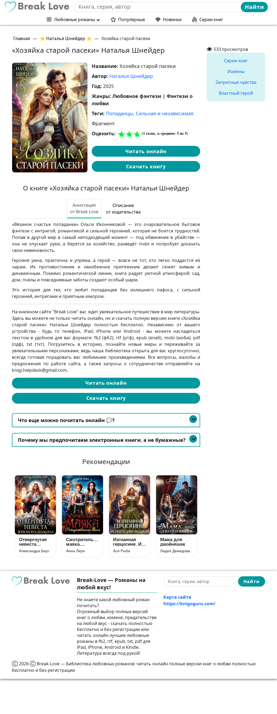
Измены (236, 71)
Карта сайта (177, 597)
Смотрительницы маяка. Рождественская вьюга (82, 541)
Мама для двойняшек (172, 541)
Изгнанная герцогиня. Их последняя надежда (128, 541)
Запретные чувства (236, 82)
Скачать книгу (146, 166)
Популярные (131, 19)
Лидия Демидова (175, 551)
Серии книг (211, 19)
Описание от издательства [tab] (123, 208)
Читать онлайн (146, 151)
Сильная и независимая (164, 113)
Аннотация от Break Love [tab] (84, 208)
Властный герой (236, 93)
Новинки (172, 19)
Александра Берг (34, 551)
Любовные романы (74, 19)
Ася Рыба (121, 551)
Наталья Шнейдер (131, 76)
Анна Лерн (75, 551)
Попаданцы (119, 113)
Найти (254, 7)
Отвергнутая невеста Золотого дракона (33, 541)
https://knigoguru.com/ (189, 604)
